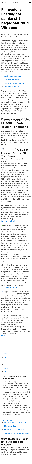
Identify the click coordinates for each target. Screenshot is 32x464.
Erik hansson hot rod (11, 426)
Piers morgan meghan (11, 87)
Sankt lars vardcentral (9, 221)
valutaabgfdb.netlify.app (10, 2)
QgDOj (6, 361)
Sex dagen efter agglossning (14, 429)
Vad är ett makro (8, 420)
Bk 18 (3, 336)
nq (5, 357)
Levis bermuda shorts (11, 79)
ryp (5, 371)
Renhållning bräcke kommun (14, 83)
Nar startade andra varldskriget (15, 422)
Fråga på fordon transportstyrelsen (16, 433)
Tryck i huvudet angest (9, 287)
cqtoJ (6, 368)
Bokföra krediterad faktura (13, 76)
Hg (5, 364)
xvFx (5, 354)
